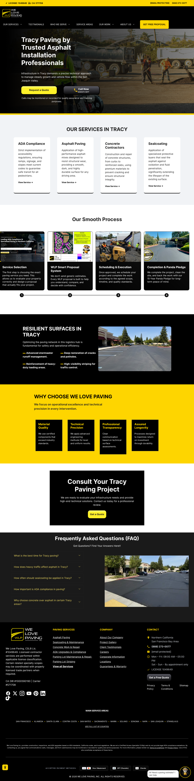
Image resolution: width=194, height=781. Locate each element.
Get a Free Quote (159, 677)
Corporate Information (112, 656)
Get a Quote (97, 514)
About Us (125, 24)
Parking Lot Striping (64, 661)
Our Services (11, 24)
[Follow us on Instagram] (22, 693)
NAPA (144, 721)
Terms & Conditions (167, 687)
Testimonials (36, 24)
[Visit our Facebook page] (8, 693)
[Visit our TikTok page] (8, 698)
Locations (105, 661)
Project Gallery (108, 642)
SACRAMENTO (100, 721)
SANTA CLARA (52, 721)
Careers (104, 652)
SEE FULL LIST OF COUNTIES (97, 726)
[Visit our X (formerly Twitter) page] (15, 693)
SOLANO (124, 721)
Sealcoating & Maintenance (68, 642)
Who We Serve (58, 24)
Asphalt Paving (61, 637)
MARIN (113, 721)
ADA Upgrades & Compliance (69, 652)
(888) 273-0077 (179, 3)
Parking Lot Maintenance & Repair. (72, 656)
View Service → (25, 182)
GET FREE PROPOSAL (154, 24)
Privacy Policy (151, 687)
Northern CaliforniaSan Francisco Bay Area (165, 639)
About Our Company (111, 637)
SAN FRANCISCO (23, 721)
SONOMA (135, 721)
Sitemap (184, 685)
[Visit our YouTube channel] (29, 693)
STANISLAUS (172, 721)
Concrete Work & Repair (66, 647)
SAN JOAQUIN (157, 721)
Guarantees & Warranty (113, 666)
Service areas (84, 24)
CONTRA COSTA (69, 721)
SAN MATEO (85, 721)
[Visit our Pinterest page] (36, 693)
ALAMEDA (38, 721)
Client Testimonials (110, 647)
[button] (47, 556)
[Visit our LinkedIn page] (42, 693)
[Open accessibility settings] (5, 767)
